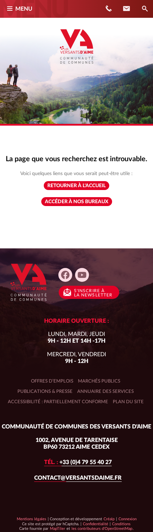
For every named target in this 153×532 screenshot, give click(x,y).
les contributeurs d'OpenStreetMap (101, 528)
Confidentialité (95, 524)
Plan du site (128, 401)
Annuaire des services (105, 391)
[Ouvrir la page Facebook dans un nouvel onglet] (65, 275)
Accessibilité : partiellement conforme (58, 401)
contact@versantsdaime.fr (78, 478)
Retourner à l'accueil (76, 185)
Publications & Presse (45, 391)
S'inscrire (93, 293)
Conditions (121, 524)
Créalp (109, 519)
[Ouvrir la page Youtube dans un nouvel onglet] (82, 275)
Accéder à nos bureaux (77, 201)
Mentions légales (31, 519)
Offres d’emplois (52, 381)
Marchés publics (99, 381)
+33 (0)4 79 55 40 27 (78, 462)
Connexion (127, 519)
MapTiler (57, 528)
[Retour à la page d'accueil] (76, 66)
